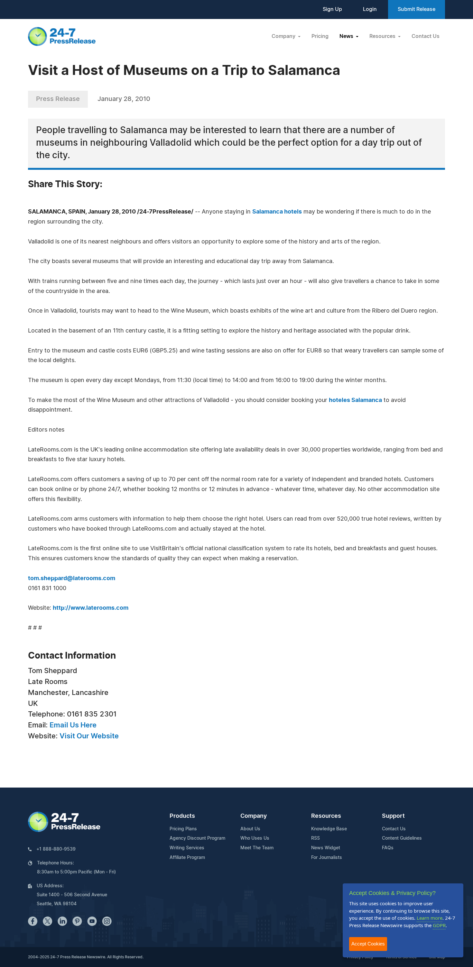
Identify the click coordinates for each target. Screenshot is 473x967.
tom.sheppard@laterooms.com (71, 578)
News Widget (325, 848)
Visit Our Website (89, 736)
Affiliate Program (187, 857)
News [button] (347, 36)
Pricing (320, 36)
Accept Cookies (368, 943)
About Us (250, 829)
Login (370, 9)
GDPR (439, 925)
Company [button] (284, 36)
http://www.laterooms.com (90, 608)
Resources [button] (383, 36)
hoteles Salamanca (355, 400)
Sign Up (332, 9)
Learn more (429, 918)
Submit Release (416, 9)
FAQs (388, 848)
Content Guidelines (402, 838)
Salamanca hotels (277, 212)
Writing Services (187, 848)
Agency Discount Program (197, 838)
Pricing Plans (183, 829)
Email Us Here (73, 725)
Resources (326, 816)
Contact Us (426, 36)
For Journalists (326, 857)
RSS (315, 838)
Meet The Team (257, 848)
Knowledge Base (329, 829)
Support (393, 816)
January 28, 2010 (123, 99)
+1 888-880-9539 (56, 849)
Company (253, 816)
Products (182, 816)
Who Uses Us (254, 838)
